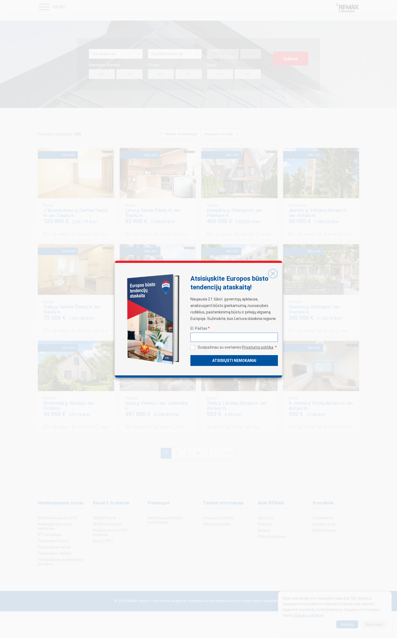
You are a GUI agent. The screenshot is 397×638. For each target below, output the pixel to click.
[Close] (272, 274)
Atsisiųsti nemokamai (234, 360)
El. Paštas (200, 328)
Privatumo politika (257, 347)
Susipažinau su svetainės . (237, 347)
